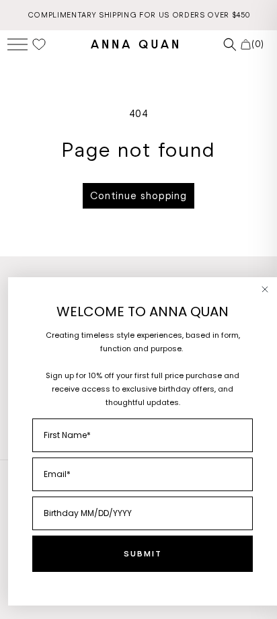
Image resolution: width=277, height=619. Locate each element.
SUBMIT (143, 553)
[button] (17, 44)
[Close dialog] (265, 289)
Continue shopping (138, 196)
